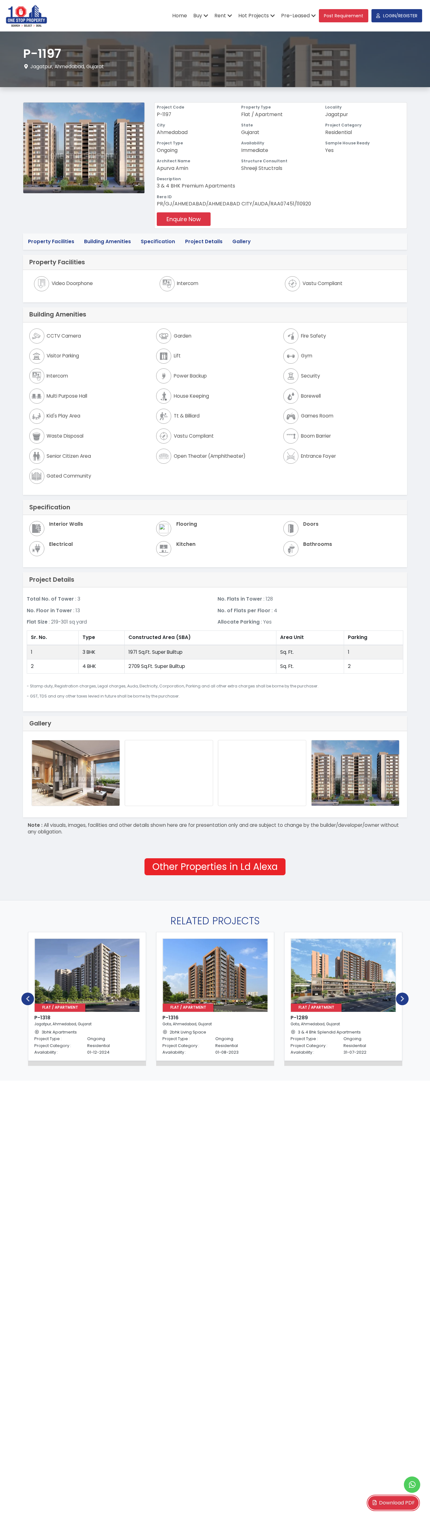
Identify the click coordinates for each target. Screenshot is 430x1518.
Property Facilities (51, 241)
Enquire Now (184, 219)
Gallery (241, 241)
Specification (158, 241)
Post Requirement (343, 16)
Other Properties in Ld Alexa (215, 866)
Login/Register (400, 16)
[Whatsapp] (412, 1484)
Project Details (204, 241)
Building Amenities (107, 241)
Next (402, 999)
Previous (27, 999)
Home (179, 15)
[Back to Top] (412, 1503)
